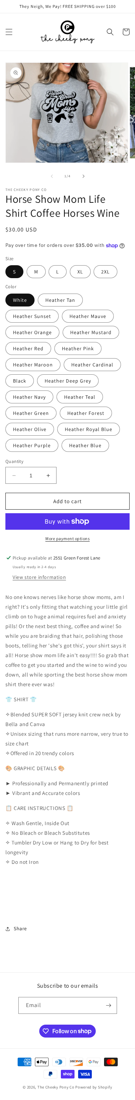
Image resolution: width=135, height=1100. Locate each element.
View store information (39, 577)
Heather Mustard (91, 332)
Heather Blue (85, 445)
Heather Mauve (87, 316)
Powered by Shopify (93, 1087)
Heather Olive (29, 429)
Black (19, 381)
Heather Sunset (32, 316)
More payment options (67, 538)
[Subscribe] (109, 1005)
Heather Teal (79, 397)
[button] (9, 32)
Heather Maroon (33, 364)
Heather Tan (60, 300)
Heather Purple (32, 445)
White (20, 300)
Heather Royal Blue (88, 429)
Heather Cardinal (92, 364)
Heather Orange (32, 332)
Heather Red (28, 348)
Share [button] (20, 928)
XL (80, 271)
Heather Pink (78, 348)
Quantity (14, 461)
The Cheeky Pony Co (56, 1087)
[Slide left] (52, 176)
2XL (105, 271)
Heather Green (31, 413)
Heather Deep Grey (68, 381)
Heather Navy (29, 397)
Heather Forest (85, 413)
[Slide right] (83, 176)
